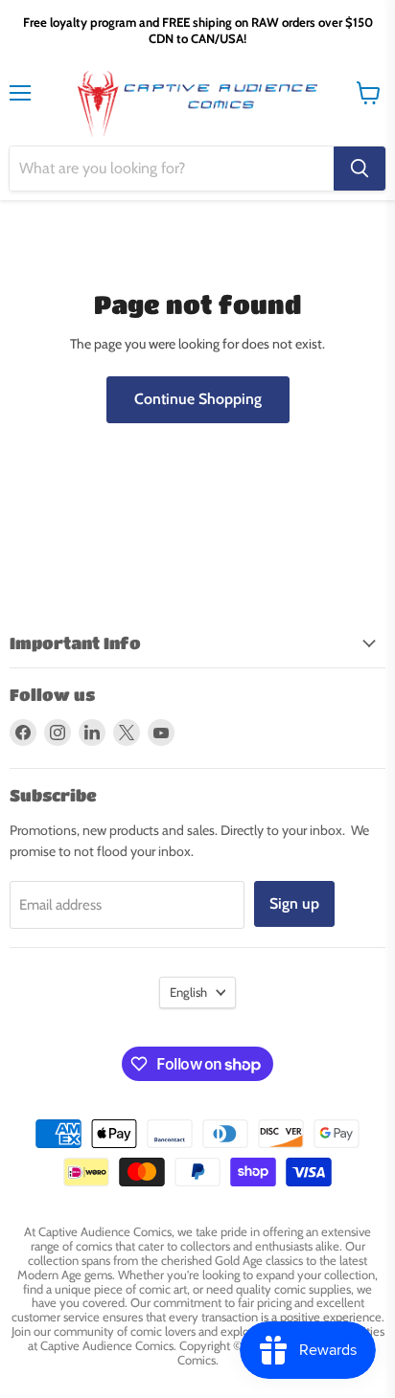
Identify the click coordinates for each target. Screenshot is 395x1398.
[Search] (359, 169)
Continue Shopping (198, 399)
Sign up (294, 903)
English (188, 992)
